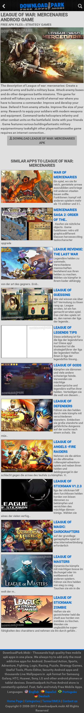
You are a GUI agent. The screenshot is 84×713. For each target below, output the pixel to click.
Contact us (70, 701)
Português (69, 692)
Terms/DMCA (51, 701)
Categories (32, 701)
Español (50, 692)
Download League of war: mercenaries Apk (43, 140)
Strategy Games (38, 24)
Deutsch (44, 696)
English (34, 692)
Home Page (15, 701)
